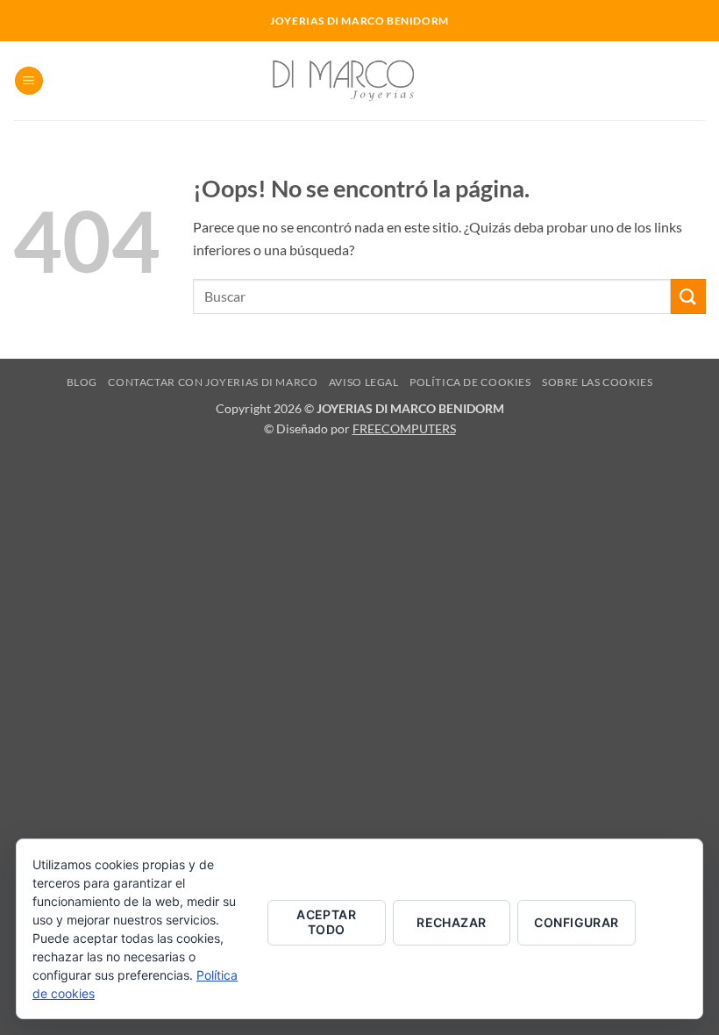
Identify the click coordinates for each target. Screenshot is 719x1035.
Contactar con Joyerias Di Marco (212, 382)
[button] (29, 81)
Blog (82, 382)
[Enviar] (688, 296)
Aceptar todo (326, 922)
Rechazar (451, 922)
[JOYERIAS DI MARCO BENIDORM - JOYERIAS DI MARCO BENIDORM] (359, 80)
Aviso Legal (364, 382)
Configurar (576, 922)
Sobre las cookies (597, 382)
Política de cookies (470, 382)
